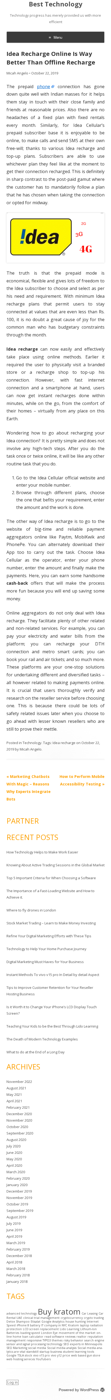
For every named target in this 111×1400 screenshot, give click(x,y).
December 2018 (19, 1255)
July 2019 (13, 1223)
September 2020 (19, 1133)
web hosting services (20, 1359)
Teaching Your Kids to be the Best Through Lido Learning (52, 1026)
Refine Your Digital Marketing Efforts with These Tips (48, 936)
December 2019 (19, 1191)
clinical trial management (41, 1318)
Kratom (73, 1325)
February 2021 (18, 1107)
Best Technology (55, 4)
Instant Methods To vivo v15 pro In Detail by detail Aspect (52, 974)
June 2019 (14, 1229)
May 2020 (14, 1159)
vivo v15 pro (41, 1355)
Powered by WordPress (79, 1390)
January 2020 (16, 1184)
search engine (94, 1340)
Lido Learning (69, 1329)
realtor (81, 1336)
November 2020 (19, 1120)
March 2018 (15, 1268)
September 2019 (19, 1210)
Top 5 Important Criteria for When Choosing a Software (51, 877)
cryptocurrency (72, 1318)
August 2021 (16, 1088)
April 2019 (14, 1236)
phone (43, 86)
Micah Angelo (17, 73)
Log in (12, 1382)
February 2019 (18, 1249)
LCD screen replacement (41, 1329)
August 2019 (16, 1217)
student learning (74, 1352)
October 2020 (17, 1126)
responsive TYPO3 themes (45, 1340)
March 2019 (15, 1242)
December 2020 (19, 1113)
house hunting (75, 1321)
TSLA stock (25, 1355)
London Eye (49, 1333)
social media (37, 1348)
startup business (51, 1352)
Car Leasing (90, 1313)
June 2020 (14, 1152)
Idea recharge (64, 742)
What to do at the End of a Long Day (35, 1052)
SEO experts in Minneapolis (82, 1344)
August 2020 (16, 1139)
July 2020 (13, 1146)
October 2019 (17, 1204)
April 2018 (14, 1262)
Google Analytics (52, 1321)
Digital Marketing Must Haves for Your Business (45, 961)
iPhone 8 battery (28, 1325)
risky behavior (73, 1340)
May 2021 (14, 1094)
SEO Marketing (16, 1348)
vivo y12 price (60, 1355)
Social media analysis (62, 1348)
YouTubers (43, 1359)
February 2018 (18, 1275)
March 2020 (15, 1171)
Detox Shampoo (18, 1321)
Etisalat (35, 1321)
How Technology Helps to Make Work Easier (42, 852)
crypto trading (94, 1318)
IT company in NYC (54, 1325)
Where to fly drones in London (31, 910)
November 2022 (19, 1081)
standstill (32, 1352)
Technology (32, 742)
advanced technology (21, 1313)
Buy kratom (59, 1311)
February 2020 (18, 1178)
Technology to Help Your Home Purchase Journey (46, 948)
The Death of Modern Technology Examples (42, 1039)
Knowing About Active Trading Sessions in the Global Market (55, 865)
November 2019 (19, 1197)
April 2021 (14, 1101)
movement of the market (77, 1333)
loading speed (30, 1333)
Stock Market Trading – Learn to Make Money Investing (51, 923)
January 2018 (16, 1281)
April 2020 (14, 1165)
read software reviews (59, 1336)
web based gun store (85, 1355)
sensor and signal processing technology (34, 1344)
